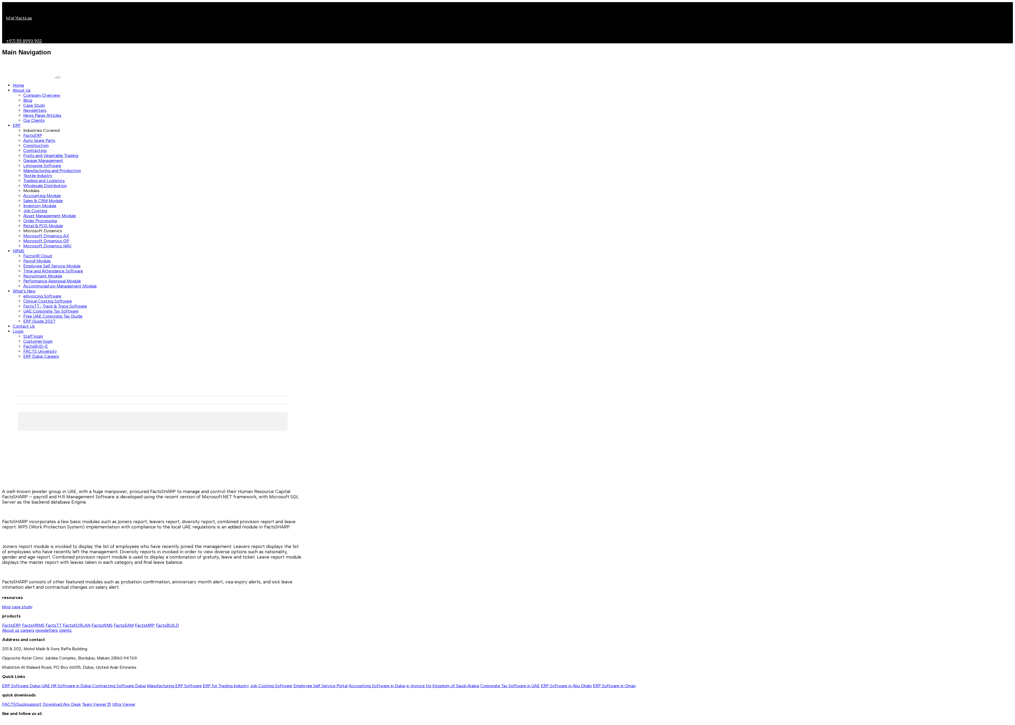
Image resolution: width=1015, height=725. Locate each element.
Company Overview (41, 95)
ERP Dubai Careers (41, 356)
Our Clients (34, 120)
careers (27, 630)
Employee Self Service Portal (320, 685)
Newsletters (35, 110)
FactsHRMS (33, 625)
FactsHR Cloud (37, 255)
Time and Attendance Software (53, 270)
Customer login (38, 341)
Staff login (33, 336)
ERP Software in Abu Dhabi (566, 685)
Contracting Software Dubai (119, 685)
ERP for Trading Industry (226, 685)
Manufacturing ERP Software (174, 685)
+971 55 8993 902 (24, 40)
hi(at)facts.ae (19, 18)
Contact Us (24, 326)
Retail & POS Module (43, 225)
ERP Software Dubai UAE (26, 685)
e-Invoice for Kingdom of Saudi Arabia (443, 685)
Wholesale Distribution (45, 185)
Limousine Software (42, 165)
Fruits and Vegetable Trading (50, 155)
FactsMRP (145, 625)
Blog (27, 100)
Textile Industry (37, 175)
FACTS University (40, 351)
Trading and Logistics (44, 180)
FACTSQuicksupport (21, 704)
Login (18, 331)
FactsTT (53, 625)
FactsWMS (102, 625)
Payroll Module (37, 260)
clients (65, 630)
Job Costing (35, 210)
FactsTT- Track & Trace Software (55, 306)
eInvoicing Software (42, 296)
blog (6, 606)
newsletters (46, 630)
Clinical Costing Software (47, 301)
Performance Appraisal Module (52, 281)
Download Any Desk (62, 704)
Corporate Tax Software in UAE (510, 685)
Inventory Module (39, 205)
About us (10, 630)
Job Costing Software (271, 685)
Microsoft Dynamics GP (46, 240)
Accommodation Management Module (60, 286)
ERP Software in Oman (614, 685)
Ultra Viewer (123, 704)
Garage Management (43, 160)
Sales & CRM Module (43, 200)
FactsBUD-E (35, 346)
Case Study (34, 105)
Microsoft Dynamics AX (46, 235)
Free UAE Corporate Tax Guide (52, 316)
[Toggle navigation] (58, 77)
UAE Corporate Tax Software (51, 311)
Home (18, 85)
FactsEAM (124, 625)
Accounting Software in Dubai (377, 685)
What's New (24, 291)
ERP (17, 125)
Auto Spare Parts (39, 140)
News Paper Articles (42, 115)
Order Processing (40, 220)
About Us (22, 90)
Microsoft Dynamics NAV (47, 245)
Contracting (35, 150)
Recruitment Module (42, 275)
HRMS (18, 250)
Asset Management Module (49, 215)
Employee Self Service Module (52, 265)
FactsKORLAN (76, 625)
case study (22, 606)
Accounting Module (42, 195)
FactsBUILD (167, 625)
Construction (36, 145)
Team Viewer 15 (96, 704)
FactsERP (32, 135)
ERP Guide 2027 (39, 321)
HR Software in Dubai (71, 685)
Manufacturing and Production (52, 170)
